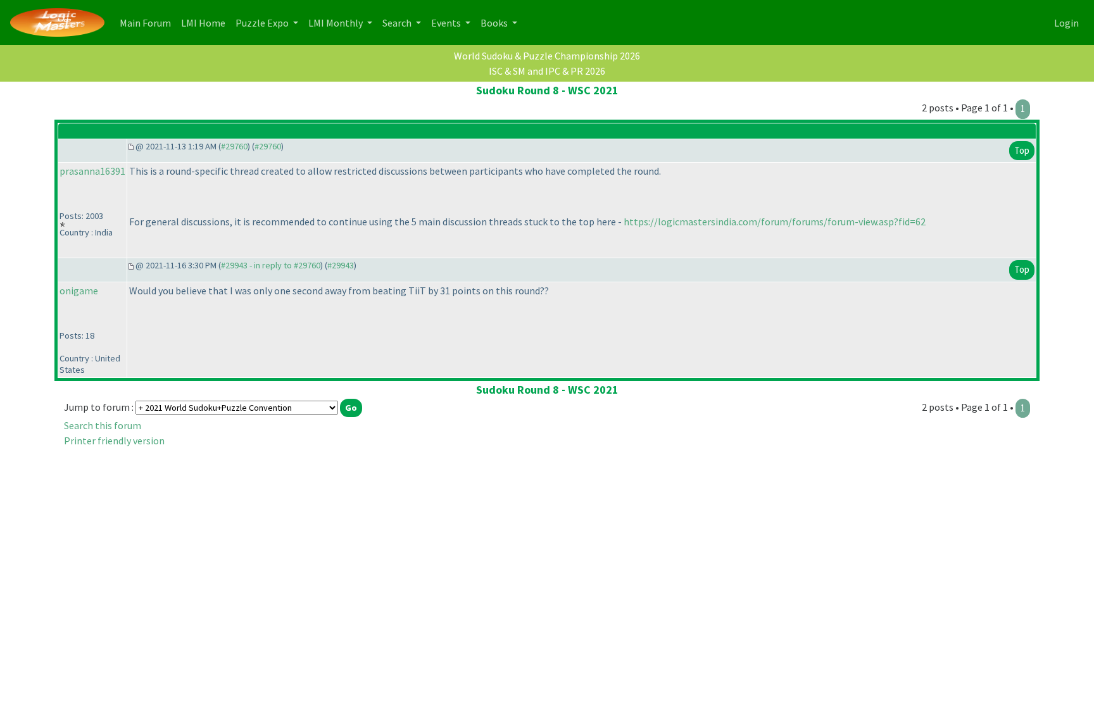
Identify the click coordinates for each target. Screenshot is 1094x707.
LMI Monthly (336, 22)
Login (1066, 22)
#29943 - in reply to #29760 (270, 265)
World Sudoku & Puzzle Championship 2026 (547, 55)
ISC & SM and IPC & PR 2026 (547, 71)
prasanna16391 (92, 171)
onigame (79, 290)
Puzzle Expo (263, 22)
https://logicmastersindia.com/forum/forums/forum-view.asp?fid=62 (775, 221)
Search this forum (102, 425)
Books (495, 22)
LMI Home (205, 22)
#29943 (340, 265)
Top (1021, 150)
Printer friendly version (114, 440)
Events (447, 22)
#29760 (234, 146)
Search (397, 22)
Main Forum (148, 22)
